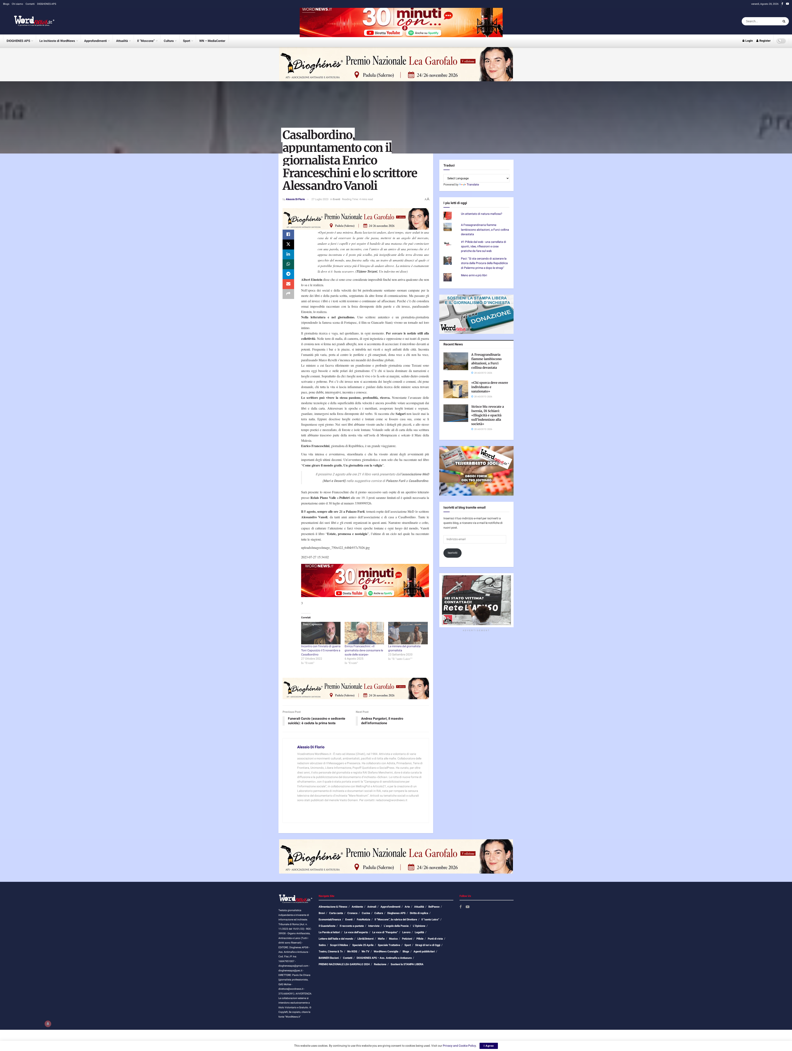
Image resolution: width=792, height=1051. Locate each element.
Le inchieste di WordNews (57, 41)
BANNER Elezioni (329, 958)
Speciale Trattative (389, 945)
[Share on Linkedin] (288, 254)
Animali (371, 907)
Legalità (419, 932)
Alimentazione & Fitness (333, 907)
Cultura (169, 41)
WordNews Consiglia (386, 951)
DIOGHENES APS (46, 4)
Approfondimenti (95, 41)
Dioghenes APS (396, 913)
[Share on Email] (288, 284)
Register (765, 41)
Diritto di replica (419, 913)
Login (749, 41)
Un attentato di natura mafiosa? (481, 214)
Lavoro (406, 932)
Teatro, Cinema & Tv (331, 951)
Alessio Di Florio (295, 199)
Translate (473, 184)
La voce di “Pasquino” (385, 932)
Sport (186, 41)
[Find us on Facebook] (782, 4)
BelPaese (434, 907)
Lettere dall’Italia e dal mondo (336, 939)
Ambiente (357, 907)
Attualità (122, 41)
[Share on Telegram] (288, 274)
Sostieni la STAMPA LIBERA (407, 964)
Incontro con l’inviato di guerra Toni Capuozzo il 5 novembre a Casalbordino (321, 650)
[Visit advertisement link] (401, 21)
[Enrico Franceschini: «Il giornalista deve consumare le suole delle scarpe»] (364, 633)
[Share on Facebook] (288, 235)
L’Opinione (419, 926)
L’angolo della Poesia (396, 926)
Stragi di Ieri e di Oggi (427, 945)
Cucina (366, 913)
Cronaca (352, 913)
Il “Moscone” (146, 41)
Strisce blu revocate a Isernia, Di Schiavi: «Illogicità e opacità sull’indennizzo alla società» (487, 415)
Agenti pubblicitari (424, 951)
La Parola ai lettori (329, 932)
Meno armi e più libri (474, 275)
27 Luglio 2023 (319, 199)
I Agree (489, 1046)
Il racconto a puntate (352, 926)
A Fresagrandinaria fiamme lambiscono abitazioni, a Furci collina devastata (485, 229)
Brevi (322, 913)
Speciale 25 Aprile (363, 945)
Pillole (419, 939)
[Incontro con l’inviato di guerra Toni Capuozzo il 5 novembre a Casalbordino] (321, 633)
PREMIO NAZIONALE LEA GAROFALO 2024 (344, 964)
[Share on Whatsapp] (288, 264)
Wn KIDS (352, 951)
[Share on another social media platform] (288, 294)
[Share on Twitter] (288, 244)
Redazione (380, 964)
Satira (322, 945)
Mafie (381, 939)
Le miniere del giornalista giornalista (404, 648)
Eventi (336, 199)
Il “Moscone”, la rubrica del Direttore (396, 919)
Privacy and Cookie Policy (459, 1046)
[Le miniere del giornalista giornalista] (408, 633)
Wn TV (365, 951)
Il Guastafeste (327, 926)
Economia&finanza (330, 919)
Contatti (30, 4)
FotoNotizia (363, 919)
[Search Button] (784, 21)
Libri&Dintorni (365, 939)
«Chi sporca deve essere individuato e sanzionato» (489, 387)
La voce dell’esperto (356, 932)
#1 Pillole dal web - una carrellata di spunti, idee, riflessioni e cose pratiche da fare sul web (483, 246)
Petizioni (407, 939)
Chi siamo (17, 4)
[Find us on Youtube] (787, 4)
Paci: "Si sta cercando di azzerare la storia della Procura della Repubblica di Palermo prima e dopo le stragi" (484, 263)
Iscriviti (452, 553)
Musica (393, 939)
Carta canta (336, 913)
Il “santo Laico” (430, 919)
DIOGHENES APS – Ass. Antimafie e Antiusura (384, 958)
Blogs (6, 4)
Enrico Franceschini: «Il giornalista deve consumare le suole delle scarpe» (364, 650)
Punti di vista (435, 939)
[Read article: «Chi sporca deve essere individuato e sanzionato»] (455, 389)
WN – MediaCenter (212, 41)
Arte (407, 907)
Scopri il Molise (339, 945)
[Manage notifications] (48, 1023)
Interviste (374, 926)
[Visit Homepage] (29, 21)
